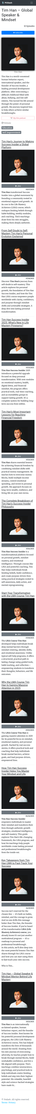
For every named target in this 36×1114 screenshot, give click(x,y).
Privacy (12, 1102)
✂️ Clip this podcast (18, 118)
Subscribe (19, 33)
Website (7, 123)
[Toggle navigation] (31, 3)
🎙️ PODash (7, 3)
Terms (4, 1102)
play (19, 186)
